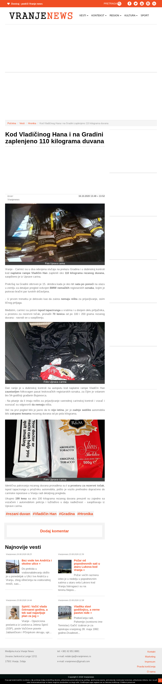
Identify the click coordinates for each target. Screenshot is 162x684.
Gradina (68, 514)
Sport (145, 15)
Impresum (150, 661)
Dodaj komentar (54, 531)
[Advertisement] (81, 48)
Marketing (150, 656)
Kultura (130, 15)
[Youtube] (142, 4)
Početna (11, 123)
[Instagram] (148, 4)
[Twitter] (136, 4)
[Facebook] (129, 4)
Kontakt (151, 651)
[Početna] (42, 15)
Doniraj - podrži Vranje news (27, 3)
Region (115, 15)
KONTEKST (98, 15)
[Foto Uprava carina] (55, 233)
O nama (151, 671)
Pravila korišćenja (146, 666)
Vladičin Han (45, 514)
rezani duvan (19, 514)
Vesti (83, 15)
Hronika (32, 123)
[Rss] (154, 4)
